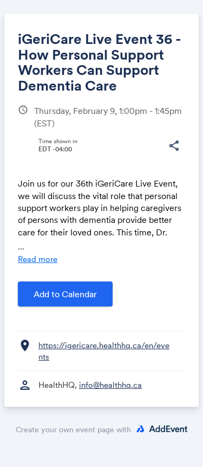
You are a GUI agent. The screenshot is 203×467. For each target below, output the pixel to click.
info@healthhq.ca (110, 385)
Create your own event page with (73, 429)
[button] (173, 146)
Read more (37, 259)
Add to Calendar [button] (65, 294)
